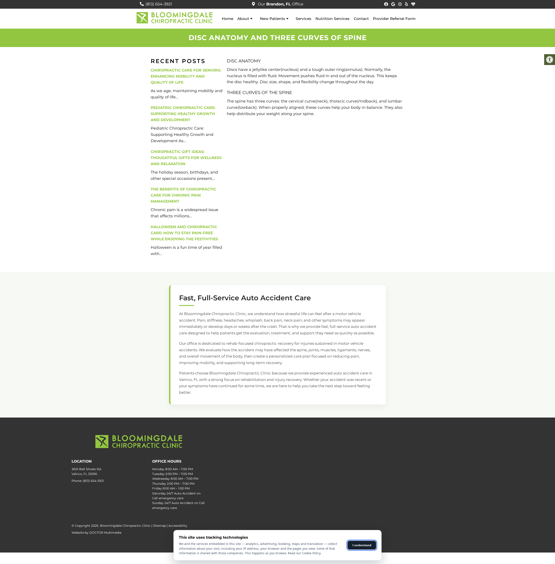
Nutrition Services (332, 18)
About (243, 18)
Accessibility (177, 526)
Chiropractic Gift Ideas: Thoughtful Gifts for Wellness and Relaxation (186, 158)
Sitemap (159, 526)
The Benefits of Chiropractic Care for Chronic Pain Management (183, 195)
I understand (362, 545)
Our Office (280, 4)
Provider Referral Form (394, 18)
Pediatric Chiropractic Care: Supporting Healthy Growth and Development (183, 114)
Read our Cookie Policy (304, 553)
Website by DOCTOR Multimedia (96, 533)
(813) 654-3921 (158, 4)
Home (227, 18)
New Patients (272, 18)
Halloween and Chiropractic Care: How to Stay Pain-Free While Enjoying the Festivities (184, 233)
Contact (361, 18)
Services (303, 18)
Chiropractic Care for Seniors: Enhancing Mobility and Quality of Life (186, 76)
